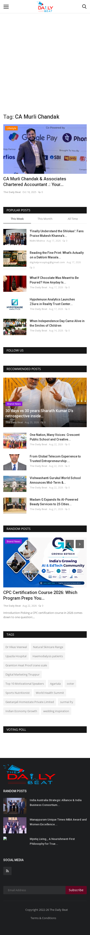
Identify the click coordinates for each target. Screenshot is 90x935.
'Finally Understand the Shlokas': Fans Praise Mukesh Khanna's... (57, 233)
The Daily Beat (12, 192)
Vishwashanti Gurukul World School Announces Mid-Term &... (55, 480)
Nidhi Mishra (37, 240)
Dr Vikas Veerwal (16, 647)
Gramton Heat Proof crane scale (26, 665)
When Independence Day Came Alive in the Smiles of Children (57, 323)
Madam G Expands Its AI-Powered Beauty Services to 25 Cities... (54, 502)
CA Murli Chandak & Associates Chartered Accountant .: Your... (34, 181)
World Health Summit (50, 693)
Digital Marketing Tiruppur (22, 674)
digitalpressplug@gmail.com (47, 262)
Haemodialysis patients (48, 656)
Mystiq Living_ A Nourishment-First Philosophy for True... (52, 841)
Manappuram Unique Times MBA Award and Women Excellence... (58, 822)
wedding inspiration (56, 711)
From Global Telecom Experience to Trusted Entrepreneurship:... (55, 459)
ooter (70, 684)
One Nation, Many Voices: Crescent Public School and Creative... (55, 437)
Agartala (55, 684)
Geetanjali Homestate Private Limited (29, 702)
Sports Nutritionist (17, 693)
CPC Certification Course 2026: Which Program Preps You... (40, 595)
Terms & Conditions (43, 918)
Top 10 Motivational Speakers (24, 684)
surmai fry (66, 702)
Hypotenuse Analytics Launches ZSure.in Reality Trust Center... (52, 302)
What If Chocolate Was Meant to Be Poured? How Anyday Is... (54, 280)
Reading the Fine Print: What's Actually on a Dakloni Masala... (57, 255)
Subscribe (76, 890)
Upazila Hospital (15, 656)
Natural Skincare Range (48, 647)
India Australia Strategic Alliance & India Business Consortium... (55, 803)
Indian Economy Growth (21, 711)
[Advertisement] (45, 47)
